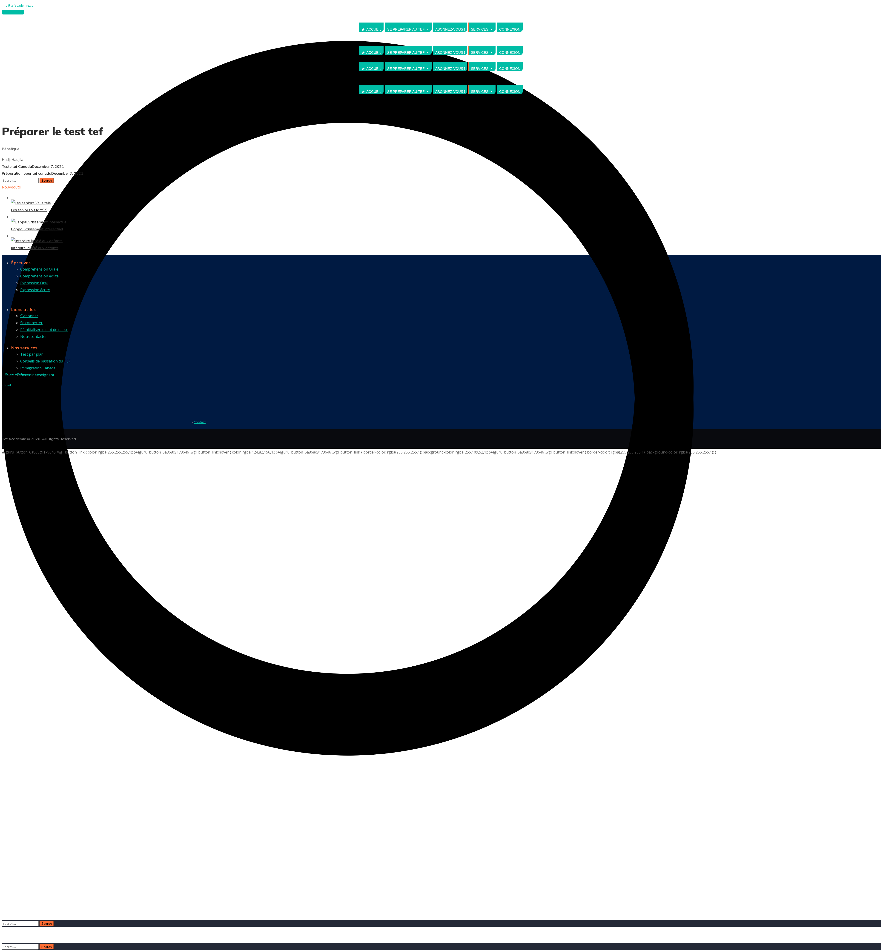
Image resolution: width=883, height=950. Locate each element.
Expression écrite (35, 289)
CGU (7, 385)
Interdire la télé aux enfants (34, 247)
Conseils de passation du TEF (45, 361)
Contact (200, 422)
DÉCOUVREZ (13, 12)
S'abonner (29, 315)
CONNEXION (509, 29)
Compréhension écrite (39, 276)
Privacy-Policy (15, 374)
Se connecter (31, 322)
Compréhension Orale (39, 269)
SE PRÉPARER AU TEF (405, 29)
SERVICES (479, 29)
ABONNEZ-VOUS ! (450, 29)
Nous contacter (33, 336)
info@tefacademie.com (19, 5)
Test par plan (31, 354)
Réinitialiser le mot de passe (44, 329)
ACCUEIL (373, 29)
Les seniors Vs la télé (29, 210)
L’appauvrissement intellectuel (37, 229)
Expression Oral (34, 282)
